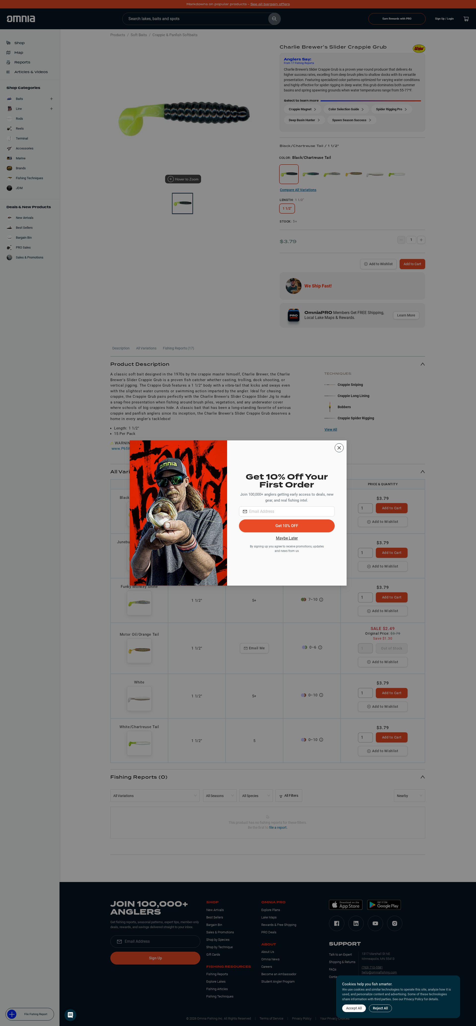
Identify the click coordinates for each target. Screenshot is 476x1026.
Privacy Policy (413, 999)
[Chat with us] (70, 1015)
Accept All (354, 1008)
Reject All (380, 1008)
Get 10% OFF (286, 525)
